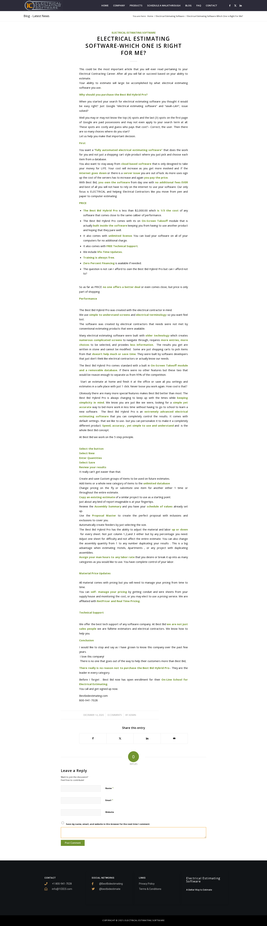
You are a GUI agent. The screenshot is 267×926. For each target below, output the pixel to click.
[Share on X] (120, 738)
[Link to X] (235, 5)
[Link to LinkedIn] (240, 5)
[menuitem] (105, 5)
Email (109, 800)
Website (109, 812)
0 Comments (115, 715)
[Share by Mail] (174, 738)
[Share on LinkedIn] (147, 738)
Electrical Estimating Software (133, 32)
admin (132, 715)
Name (109, 788)
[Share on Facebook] (92, 738)
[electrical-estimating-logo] (43, 5)
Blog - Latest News (36, 16)
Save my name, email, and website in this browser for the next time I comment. (108, 824)
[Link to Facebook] (229, 5)
